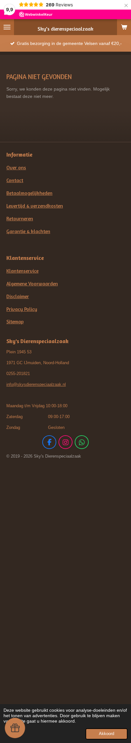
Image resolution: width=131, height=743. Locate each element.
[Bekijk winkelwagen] (124, 27)
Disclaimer (17, 296)
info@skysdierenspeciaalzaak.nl (36, 384)
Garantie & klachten (28, 231)
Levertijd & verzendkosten (34, 206)
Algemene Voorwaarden (32, 284)
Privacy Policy (21, 309)
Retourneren (19, 219)
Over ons (16, 168)
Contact (14, 180)
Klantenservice (22, 271)
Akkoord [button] (106, 734)
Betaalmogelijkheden (29, 193)
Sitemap (15, 322)
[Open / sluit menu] (7, 27)
